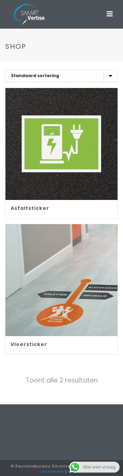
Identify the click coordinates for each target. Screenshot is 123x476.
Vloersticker (29, 344)
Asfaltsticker (30, 208)
